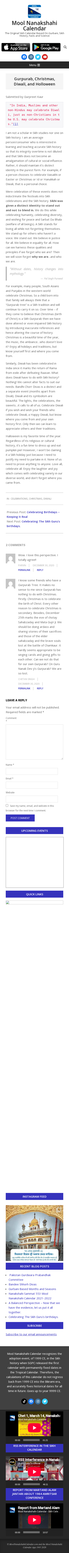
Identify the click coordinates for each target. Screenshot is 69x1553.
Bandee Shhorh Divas (23, 1284)
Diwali (47, 498)
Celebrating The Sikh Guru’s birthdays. (33, 1317)
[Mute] (52, 1440)
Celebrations (19, 498)
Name (10, 764)
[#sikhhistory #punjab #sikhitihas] (34, 1234)
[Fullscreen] (58, 1440)
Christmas (35, 498)
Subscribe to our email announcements (31, 1334)
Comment (10, 719)
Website (10, 792)
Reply (40, 570)
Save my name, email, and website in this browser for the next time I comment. (30, 808)
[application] (34, 1427)
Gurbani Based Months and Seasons (32, 1289)
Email (9, 778)
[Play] (11, 1440)
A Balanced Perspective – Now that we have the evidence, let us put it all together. (34, 1307)
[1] (15, 124)
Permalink (24, 570)
